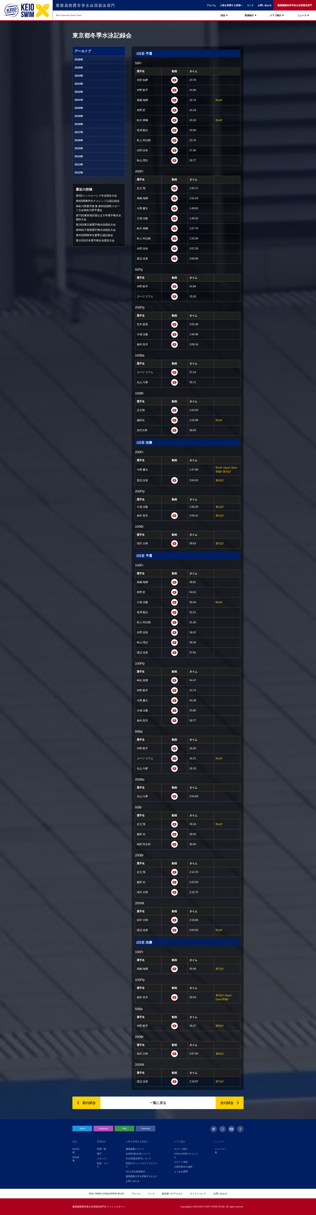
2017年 (79, 132)
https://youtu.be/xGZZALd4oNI (174, 90)
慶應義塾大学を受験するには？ (142, 1176)
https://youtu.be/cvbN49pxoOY (174, 382)
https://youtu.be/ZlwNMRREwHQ (174, 997)
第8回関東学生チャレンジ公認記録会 (97, 201)
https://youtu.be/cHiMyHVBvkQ (174, 430)
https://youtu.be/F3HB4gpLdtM (174, 410)
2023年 (79, 83)
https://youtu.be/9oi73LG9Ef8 (174, 372)
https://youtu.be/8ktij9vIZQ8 (174, 882)
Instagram (103, 1128)
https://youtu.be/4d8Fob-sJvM (174, 420)
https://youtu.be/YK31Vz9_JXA (174, 700)
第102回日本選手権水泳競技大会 (95, 240)
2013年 (79, 164)
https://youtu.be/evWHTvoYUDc (174, 248)
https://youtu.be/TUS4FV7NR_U (174, 1053)
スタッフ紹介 (181, 1149)
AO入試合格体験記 (135, 1171)
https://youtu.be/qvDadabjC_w (174, 592)
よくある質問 (181, 1171)
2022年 (79, 91)
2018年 (79, 124)
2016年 (79, 140)
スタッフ (101, 1158)
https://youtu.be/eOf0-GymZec (174, 150)
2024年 (79, 75)
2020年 (79, 108)
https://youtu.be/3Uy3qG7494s (174, 1026)
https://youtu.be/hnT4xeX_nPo (174, 198)
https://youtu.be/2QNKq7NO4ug (174, 324)
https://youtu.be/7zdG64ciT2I (174, 844)
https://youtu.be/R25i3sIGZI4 (174, 652)
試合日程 (75, 1151)
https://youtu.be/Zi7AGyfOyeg (174, 796)
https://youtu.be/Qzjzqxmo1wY (174, 480)
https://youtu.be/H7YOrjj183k (174, 344)
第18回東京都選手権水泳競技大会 (96, 224)
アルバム (211, 5)
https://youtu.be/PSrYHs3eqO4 (174, 208)
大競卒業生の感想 (183, 1166)
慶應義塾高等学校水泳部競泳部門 (294, 5)
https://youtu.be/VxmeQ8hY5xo (174, 188)
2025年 (79, 67)
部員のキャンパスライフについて (142, 1165)
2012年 (79, 172)
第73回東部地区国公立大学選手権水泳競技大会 (98, 217)
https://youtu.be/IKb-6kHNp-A (174, 100)
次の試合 (227, 1103)
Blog (124, 1128)
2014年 (79, 156)
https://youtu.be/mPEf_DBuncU (174, 228)
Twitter (82, 1128)
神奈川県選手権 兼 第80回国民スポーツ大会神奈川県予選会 (98, 208)
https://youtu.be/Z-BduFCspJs (174, 930)
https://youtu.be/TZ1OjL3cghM (174, 920)
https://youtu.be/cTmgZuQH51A (174, 582)
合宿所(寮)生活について (138, 1153)
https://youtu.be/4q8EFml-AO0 (174, 140)
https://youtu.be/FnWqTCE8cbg (174, 892)
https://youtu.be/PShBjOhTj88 (174, 110)
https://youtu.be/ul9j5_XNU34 (174, 690)
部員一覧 (101, 1149)
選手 (99, 1153)
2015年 (79, 148)
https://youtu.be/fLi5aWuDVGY (174, 286)
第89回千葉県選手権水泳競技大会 (96, 230)
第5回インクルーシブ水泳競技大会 (96, 195)
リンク (250, 5)
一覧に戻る (158, 1103)
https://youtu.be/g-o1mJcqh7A (174, 748)
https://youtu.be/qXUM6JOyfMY (174, 768)
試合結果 (75, 1159)
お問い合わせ (265, 5)
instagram (222, 1129)
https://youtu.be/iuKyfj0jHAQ (174, 622)
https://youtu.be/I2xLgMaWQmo (174, 543)
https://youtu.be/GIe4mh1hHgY (174, 238)
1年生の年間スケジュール (186, 1155)
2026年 (79, 59)
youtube (231, 1129)
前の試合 (89, 1103)
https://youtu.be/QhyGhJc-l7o (174, 602)
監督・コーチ (102, 1165)
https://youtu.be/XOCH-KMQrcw (174, 80)
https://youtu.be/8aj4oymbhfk (174, 834)
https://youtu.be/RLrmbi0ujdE (174, 642)
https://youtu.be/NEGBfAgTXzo (174, 334)
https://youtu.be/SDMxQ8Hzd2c (174, 680)
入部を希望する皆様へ (231, 5)
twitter (213, 1129)
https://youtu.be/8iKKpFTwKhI (174, 872)
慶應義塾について (135, 1149)
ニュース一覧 (220, 1151)
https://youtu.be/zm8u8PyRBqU (174, 710)
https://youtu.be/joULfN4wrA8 (174, 612)
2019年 (79, 116)
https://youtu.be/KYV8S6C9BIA (174, 969)
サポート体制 (181, 1162)
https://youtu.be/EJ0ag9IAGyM (174, 1081)
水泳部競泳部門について (138, 1158)
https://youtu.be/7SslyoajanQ (174, 758)
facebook (240, 1129)
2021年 (79, 100)
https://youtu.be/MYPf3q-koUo (174, 515)
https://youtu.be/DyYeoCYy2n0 (174, 720)
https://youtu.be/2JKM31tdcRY (174, 824)
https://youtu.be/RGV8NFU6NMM (174, 258)
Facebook (145, 1128)
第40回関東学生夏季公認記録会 (94, 235)
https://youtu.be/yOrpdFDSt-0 (174, 632)
